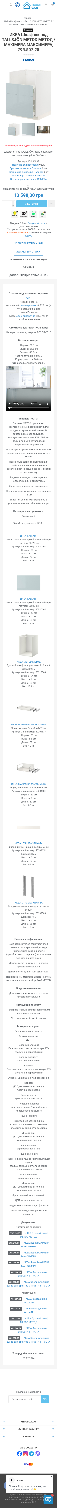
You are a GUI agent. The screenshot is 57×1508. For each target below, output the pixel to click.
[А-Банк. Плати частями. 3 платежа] (33, 215)
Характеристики (28, 251)
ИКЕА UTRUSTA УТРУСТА (29, 843)
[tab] (28, 252)
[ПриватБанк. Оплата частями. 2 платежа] (14, 215)
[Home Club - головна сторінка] (32, 5)
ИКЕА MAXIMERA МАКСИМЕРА (28, 724)
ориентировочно (28, 305)
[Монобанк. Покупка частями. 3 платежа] (24, 215)
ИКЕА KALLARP (28, 536)
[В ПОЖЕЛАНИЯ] (51, 203)
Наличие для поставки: (25, 164)
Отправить (45, 1399)
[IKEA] (28, 60)
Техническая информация (29, 259)
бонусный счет (36, 223)
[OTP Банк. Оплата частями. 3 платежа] (42, 215)
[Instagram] (25, 1453)
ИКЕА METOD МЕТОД (29, 661)
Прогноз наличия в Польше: (25, 168)
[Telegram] (31, 1453)
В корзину (31, 204)
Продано (28, 30)
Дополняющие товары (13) (28, 275)
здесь (28, 235)
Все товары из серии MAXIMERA (28, 179)
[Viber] (37, 1453)
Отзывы (28, 267)
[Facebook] (19, 1453)
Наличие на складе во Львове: (25, 172)
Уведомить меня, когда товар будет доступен (28, 189)
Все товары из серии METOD (28, 175)
